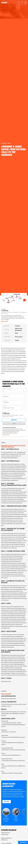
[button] (14, 391)
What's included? (4, 321)
